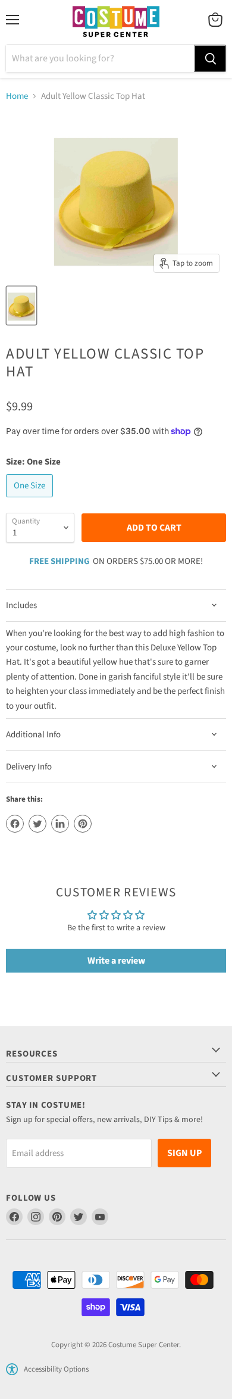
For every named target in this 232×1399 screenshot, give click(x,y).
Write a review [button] (116, 960)
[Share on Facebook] (15, 824)
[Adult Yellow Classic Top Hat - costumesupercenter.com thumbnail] (21, 305)
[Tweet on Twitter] (37, 824)
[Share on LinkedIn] (60, 824)
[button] (12, 1369)
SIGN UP (184, 1153)
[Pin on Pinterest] (83, 824)
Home (17, 96)
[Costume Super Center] (116, 22)
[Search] (210, 58)
